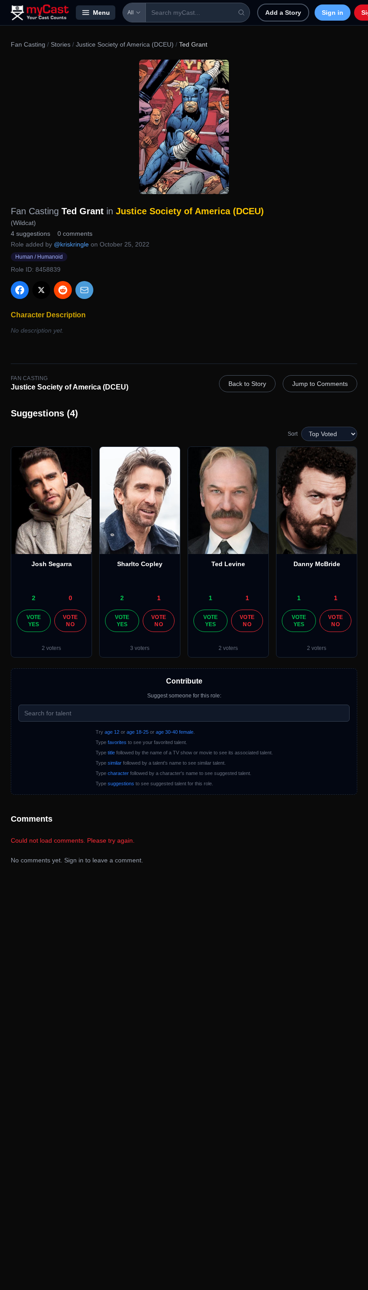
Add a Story (283, 12)
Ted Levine (228, 563)
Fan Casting (28, 44)
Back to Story (247, 383)
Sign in (332, 12)
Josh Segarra (51, 563)
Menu (101, 12)
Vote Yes (33, 621)
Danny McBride (317, 563)
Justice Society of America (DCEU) (125, 44)
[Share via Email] (84, 290)
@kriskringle (71, 244)
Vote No (70, 621)
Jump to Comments (320, 383)
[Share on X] (41, 290)
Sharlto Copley (139, 563)
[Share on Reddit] (63, 290)
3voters (139, 648)
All (130, 12)
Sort (293, 434)
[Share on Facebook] (20, 290)
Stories (60, 44)
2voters (51, 648)
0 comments (74, 233)
